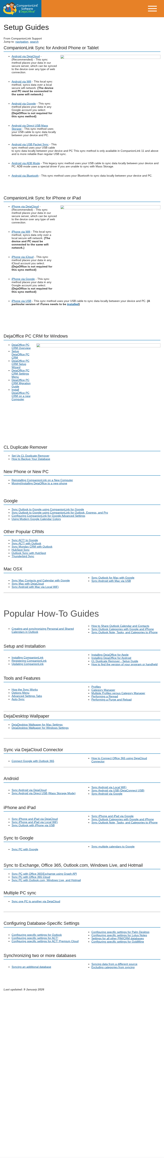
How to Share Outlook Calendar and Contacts (120, 625)
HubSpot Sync (21, 549)
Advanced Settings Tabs (27, 696)
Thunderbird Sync (23, 556)
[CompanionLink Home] (20, 9)
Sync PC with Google (25, 849)
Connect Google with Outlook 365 (33, 761)
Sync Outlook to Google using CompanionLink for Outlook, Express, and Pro (60, 512)
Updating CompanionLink (28, 663)
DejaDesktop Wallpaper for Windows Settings (40, 727)
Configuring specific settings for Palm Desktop (120, 932)
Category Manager (103, 690)
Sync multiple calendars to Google (113, 846)
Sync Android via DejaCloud (29, 790)
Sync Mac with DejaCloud (28, 583)
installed (73, 304)
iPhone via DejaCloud (25, 206)
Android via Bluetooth (25, 175)
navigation (21, 41)
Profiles (96, 686)
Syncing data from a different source (114, 964)
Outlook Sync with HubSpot (29, 553)
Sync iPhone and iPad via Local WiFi (35, 822)
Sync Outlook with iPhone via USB (33, 825)
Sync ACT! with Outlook (26, 543)
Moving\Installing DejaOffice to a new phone (39, 483)
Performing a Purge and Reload (111, 699)
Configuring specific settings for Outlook (37, 934)
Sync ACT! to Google (25, 540)
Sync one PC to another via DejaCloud (36, 901)
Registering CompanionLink (29, 660)
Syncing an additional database (31, 966)
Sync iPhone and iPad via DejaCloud (35, 818)
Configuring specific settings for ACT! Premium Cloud (45, 941)
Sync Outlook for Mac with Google (112, 577)
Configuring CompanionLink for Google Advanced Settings (48, 515)
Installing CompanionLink (27, 657)
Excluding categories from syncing (113, 967)
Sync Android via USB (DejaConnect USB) (117, 790)
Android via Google (24, 103)
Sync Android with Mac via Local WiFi (35, 586)
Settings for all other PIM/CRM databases (117, 938)
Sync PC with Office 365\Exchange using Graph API (44, 873)
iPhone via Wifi (21, 231)
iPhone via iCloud (23, 256)
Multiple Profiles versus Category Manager (118, 693)
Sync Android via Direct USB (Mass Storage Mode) (44, 793)
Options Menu (20, 692)
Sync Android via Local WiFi (108, 787)
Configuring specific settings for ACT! (35, 938)
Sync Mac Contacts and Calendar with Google (41, 580)
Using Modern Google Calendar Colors (36, 519)
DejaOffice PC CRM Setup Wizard (20, 364)
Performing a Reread (104, 696)
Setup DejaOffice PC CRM (20, 354)
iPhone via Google (23, 278)
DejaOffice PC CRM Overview (21, 346)
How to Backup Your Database (31, 458)
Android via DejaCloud (26, 56)
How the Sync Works (25, 689)
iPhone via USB (21, 301)
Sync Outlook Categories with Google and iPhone (122, 629)
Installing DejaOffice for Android (111, 657)
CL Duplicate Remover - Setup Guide (114, 661)
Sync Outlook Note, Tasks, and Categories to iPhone (124, 632)
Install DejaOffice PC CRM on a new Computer (21, 394)
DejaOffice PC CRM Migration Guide (21, 383)
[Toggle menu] (155, 8)
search (34, 41)
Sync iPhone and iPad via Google (112, 816)
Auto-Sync (18, 699)
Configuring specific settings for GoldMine (117, 941)
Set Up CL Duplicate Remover (30, 455)
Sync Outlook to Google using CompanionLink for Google (48, 509)
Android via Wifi (21, 81)
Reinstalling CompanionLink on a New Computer (42, 480)
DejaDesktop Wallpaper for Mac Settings (37, 724)
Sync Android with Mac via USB (111, 580)
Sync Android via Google (106, 793)
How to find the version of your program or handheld (124, 664)
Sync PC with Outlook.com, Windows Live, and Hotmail (46, 880)
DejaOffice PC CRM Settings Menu (20, 373)
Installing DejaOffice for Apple (110, 654)
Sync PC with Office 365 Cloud (31, 877)
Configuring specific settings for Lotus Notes (119, 935)
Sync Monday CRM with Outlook (32, 546)
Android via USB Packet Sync (30, 144)
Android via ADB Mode (26, 163)
